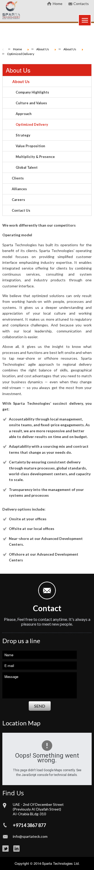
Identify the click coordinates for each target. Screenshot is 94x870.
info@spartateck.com (30, 836)
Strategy (23, 135)
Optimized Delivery (32, 124)
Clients (18, 178)
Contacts (81, 3)
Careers (18, 200)
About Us (18, 70)
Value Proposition (30, 146)
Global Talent (27, 167)
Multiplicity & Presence (35, 157)
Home (57, 3)
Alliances (19, 189)
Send (39, 705)
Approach (24, 114)
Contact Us (21, 210)
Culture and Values (31, 103)
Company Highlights (32, 92)
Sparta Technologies (57, 863)
